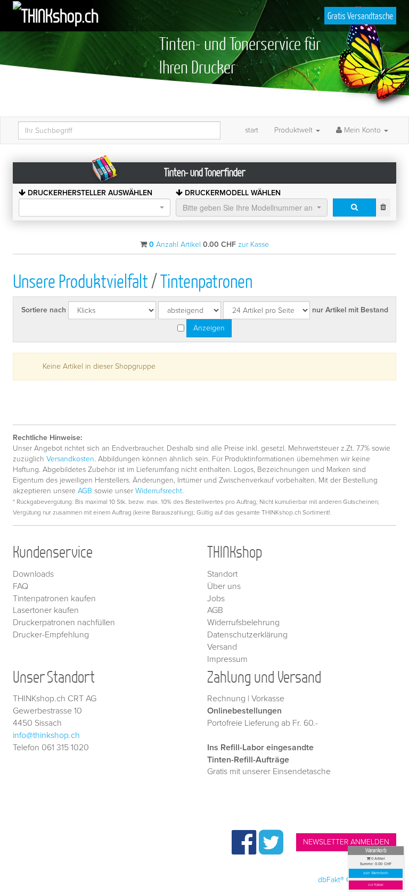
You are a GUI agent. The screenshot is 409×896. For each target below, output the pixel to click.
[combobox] (94, 207)
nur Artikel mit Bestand (350, 309)
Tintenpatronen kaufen (54, 598)
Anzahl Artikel (175, 244)
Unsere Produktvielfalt (80, 281)
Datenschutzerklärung (247, 634)
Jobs (216, 598)
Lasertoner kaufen (46, 610)
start (251, 130)
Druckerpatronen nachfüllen (64, 622)
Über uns (224, 586)
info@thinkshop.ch (46, 735)
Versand (222, 647)
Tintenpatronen (206, 281)
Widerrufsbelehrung (243, 622)
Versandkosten (70, 458)
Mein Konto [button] (362, 130)
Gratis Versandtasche (360, 15)
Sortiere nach (43, 309)
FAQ (20, 586)
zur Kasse (375, 885)
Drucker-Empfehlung (51, 634)
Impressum (227, 659)
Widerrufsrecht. (159, 490)
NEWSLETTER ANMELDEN (346, 842)
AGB (85, 490)
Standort (222, 574)
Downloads (33, 574)
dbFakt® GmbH (342, 879)
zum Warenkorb (376, 873)
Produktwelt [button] (294, 130)
